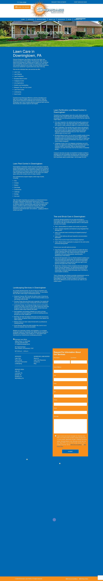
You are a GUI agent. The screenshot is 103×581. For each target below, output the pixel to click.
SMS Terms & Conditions (76, 444)
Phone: (55, 400)
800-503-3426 (24, 342)
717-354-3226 (21, 2)
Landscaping (18, 363)
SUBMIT (70, 451)
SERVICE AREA (41, 19)
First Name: (57, 357)
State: (55, 383)
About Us (36, 358)
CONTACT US (78, 19)
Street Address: (57, 367)
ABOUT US (52, 19)
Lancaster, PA (18, 373)
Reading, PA (18, 376)
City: (55, 375)
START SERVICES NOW (80, 2)
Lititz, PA (17, 371)
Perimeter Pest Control (21, 362)
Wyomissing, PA (19, 378)
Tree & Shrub (18, 360)
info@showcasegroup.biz (23, 344)
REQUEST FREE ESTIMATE (58, 2)
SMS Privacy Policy (83, 578)
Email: (55, 408)
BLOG (69, 19)
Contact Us (37, 362)
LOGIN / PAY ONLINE (23, 7)
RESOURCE (61, 19)
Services (31, 19)
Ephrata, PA (18, 375)
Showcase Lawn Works (25, 579)
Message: (56, 416)
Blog (35, 363)
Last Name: (73, 357)
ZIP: (55, 391)
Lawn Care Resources (40, 360)
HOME (23, 19)
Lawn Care (18, 358)
